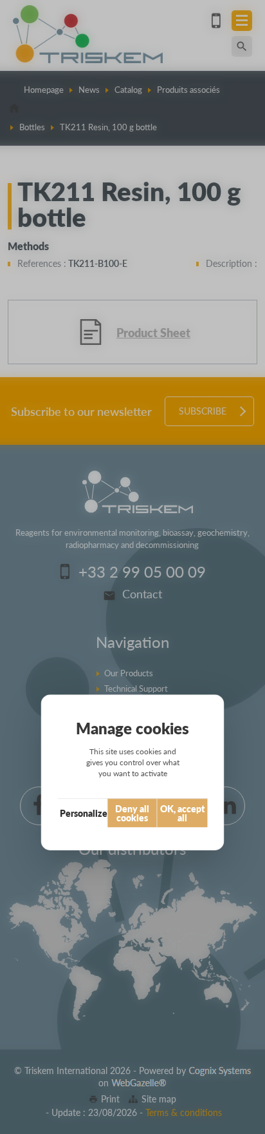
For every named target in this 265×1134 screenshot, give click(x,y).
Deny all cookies (132, 813)
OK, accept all (182, 813)
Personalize (83, 813)
